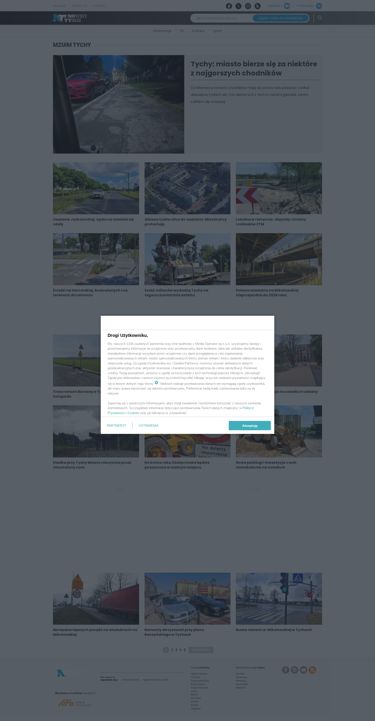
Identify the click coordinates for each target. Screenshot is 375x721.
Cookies (133, 413)
